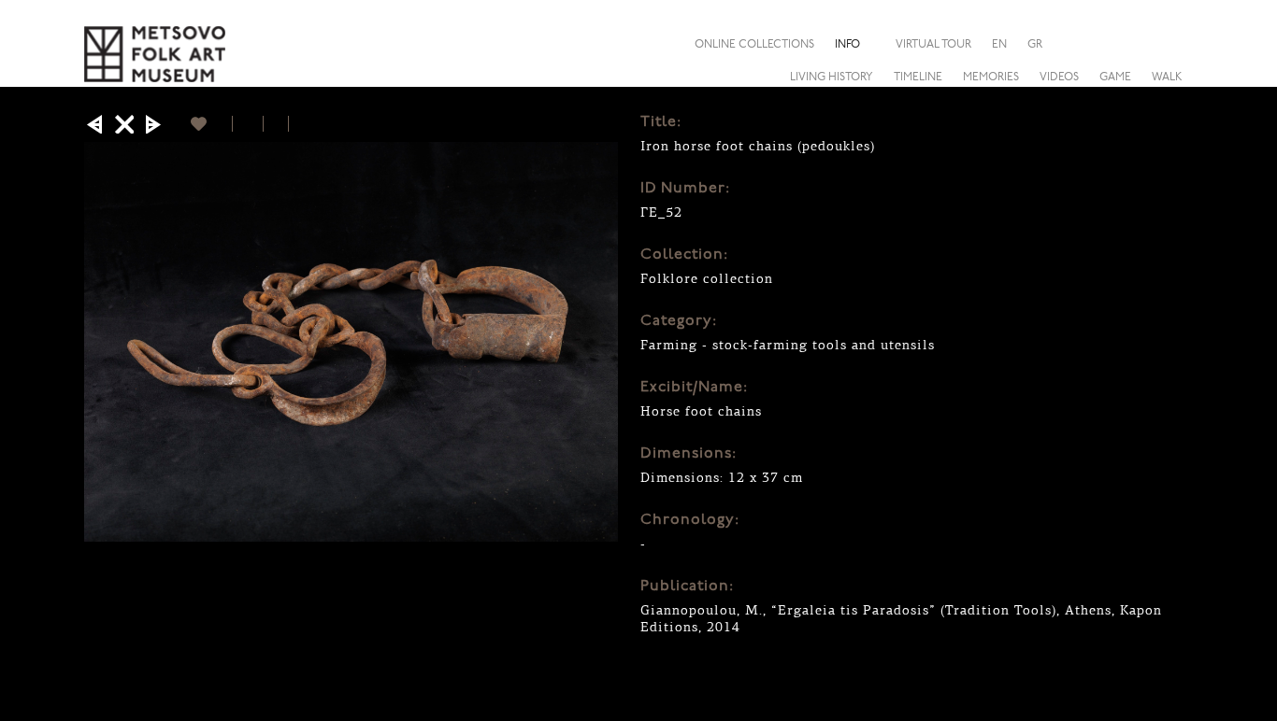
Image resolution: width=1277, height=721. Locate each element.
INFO (847, 44)
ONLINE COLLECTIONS (754, 44)
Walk (1167, 77)
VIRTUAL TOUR (933, 44)
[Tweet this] (276, 124)
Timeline (918, 77)
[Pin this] (297, 124)
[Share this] (1178, 44)
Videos (1059, 77)
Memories (991, 77)
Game (1115, 77)
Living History (831, 77)
